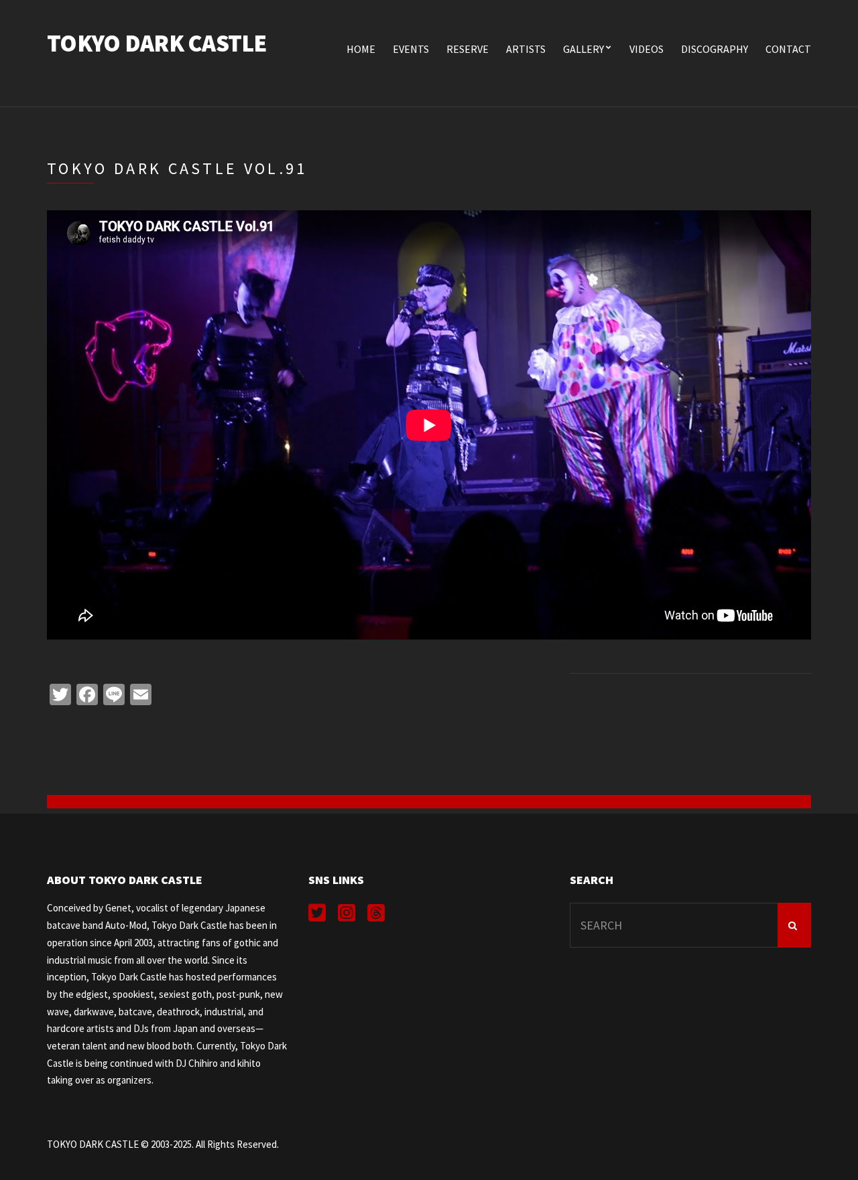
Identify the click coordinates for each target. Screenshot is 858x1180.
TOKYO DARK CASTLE (157, 43)
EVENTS (411, 49)
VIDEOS (646, 49)
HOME (361, 49)
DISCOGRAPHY (714, 49)
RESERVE (467, 49)
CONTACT (788, 49)
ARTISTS (526, 49)
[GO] (794, 925)
